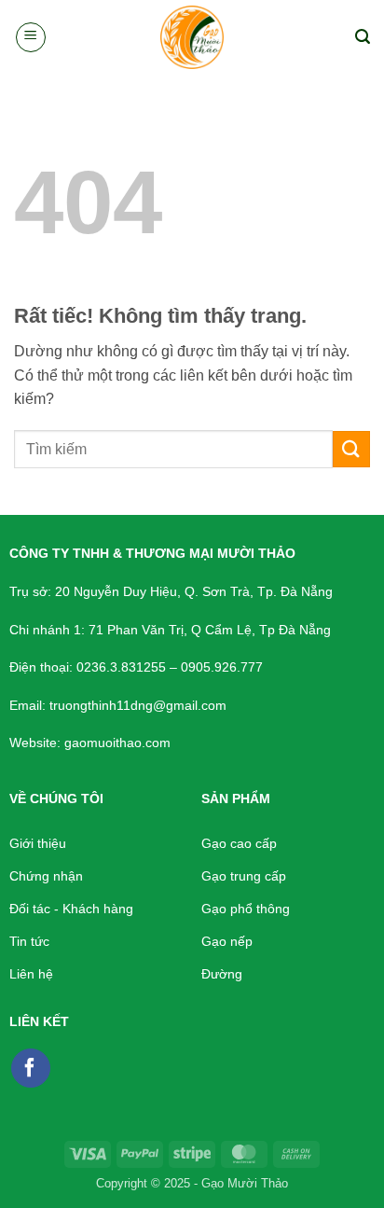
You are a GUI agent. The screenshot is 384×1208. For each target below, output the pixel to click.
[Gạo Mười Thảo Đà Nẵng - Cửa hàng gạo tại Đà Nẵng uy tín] (192, 37)
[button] (31, 37)
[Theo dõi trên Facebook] (30, 1068)
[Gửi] (351, 449)
